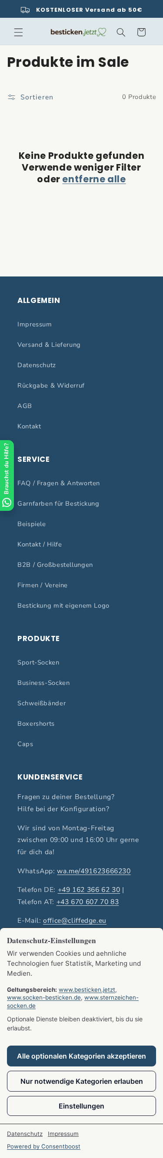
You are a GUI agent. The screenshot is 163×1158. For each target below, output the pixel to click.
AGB (24, 405)
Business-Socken (43, 682)
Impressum (34, 324)
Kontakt (29, 426)
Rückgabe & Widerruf (51, 385)
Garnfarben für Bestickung (58, 503)
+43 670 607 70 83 (88, 902)
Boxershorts (36, 723)
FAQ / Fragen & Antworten (58, 483)
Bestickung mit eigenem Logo (63, 605)
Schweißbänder (41, 703)
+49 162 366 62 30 (89, 890)
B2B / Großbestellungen (55, 564)
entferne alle (94, 179)
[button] (18, 32)
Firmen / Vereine (42, 585)
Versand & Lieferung (49, 344)
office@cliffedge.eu (74, 920)
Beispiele (31, 524)
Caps (25, 744)
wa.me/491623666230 (93, 871)
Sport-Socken (38, 662)
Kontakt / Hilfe (39, 544)
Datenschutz (36, 365)
